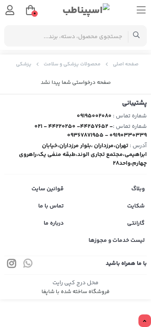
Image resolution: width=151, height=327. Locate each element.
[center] (136, 35)
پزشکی (23, 64)
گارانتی (136, 223)
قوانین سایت (47, 189)
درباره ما (54, 223)
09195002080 (94, 116)
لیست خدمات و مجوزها (117, 240)
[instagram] (11, 265)
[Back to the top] (145, 321)
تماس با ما (51, 206)
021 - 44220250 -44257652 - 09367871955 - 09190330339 (90, 131)
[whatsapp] (28, 265)
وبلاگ (138, 189)
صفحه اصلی (125, 64)
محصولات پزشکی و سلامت (72, 64)
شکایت (136, 206)
